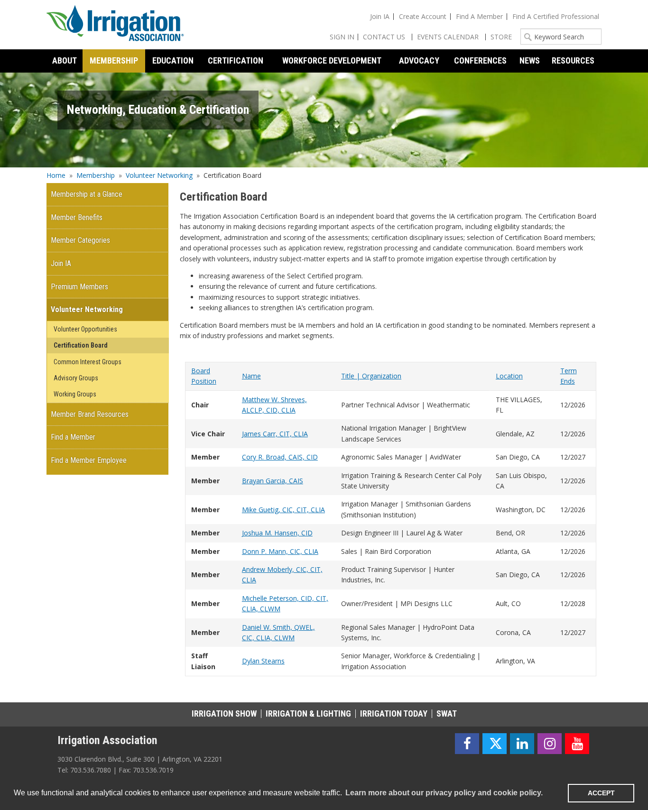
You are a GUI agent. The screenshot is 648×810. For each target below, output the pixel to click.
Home (55, 175)
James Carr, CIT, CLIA (275, 433)
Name (251, 375)
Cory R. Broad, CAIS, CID (280, 456)
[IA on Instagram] (549, 744)
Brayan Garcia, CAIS (272, 480)
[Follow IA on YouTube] (577, 744)
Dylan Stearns (263, 660)
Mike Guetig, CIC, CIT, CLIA (283, 509)
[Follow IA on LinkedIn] (522, 744)
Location (509, 375)
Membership (95, 175)
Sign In (342, 36)
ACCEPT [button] (601, 793)
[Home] (115, 25)
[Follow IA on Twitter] (494, 744)
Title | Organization (371, 375)
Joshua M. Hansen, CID (277, 532)
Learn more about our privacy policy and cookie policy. (444, 793)
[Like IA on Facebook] (467, 744)
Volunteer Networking (159, 175)
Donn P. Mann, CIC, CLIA (280, 551)
